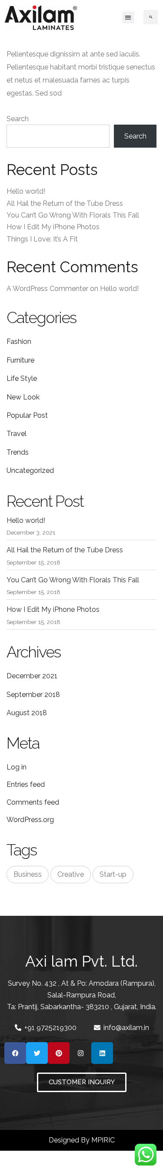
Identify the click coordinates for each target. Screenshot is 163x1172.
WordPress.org (30, 819)
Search (18, 119)
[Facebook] (15, 1053)
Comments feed (33, 802)
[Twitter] (37, 1053)
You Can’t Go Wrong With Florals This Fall (73, 215)
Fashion (19, 341)
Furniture (20, 360)
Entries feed (26, 784)
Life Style (22, 378)
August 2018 (27, 713)
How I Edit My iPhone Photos (53, 227)
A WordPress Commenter (47, 288)
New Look (23, 397)
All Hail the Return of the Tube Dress (65, 203)
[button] (128, 17)
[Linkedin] (102, 1053)
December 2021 (32, 676)
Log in (17, 767)
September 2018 (33, 694)
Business (27, 874)
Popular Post (27, 415)
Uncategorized (30, 470)
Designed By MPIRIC (82, 1140)
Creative (70, 874)
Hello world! (26, 191)
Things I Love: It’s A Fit (42, 239)
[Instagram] (80, 1053)
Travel (17, 433)
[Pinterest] (59, 1053)
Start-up (113, 874)
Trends (18, 452)
